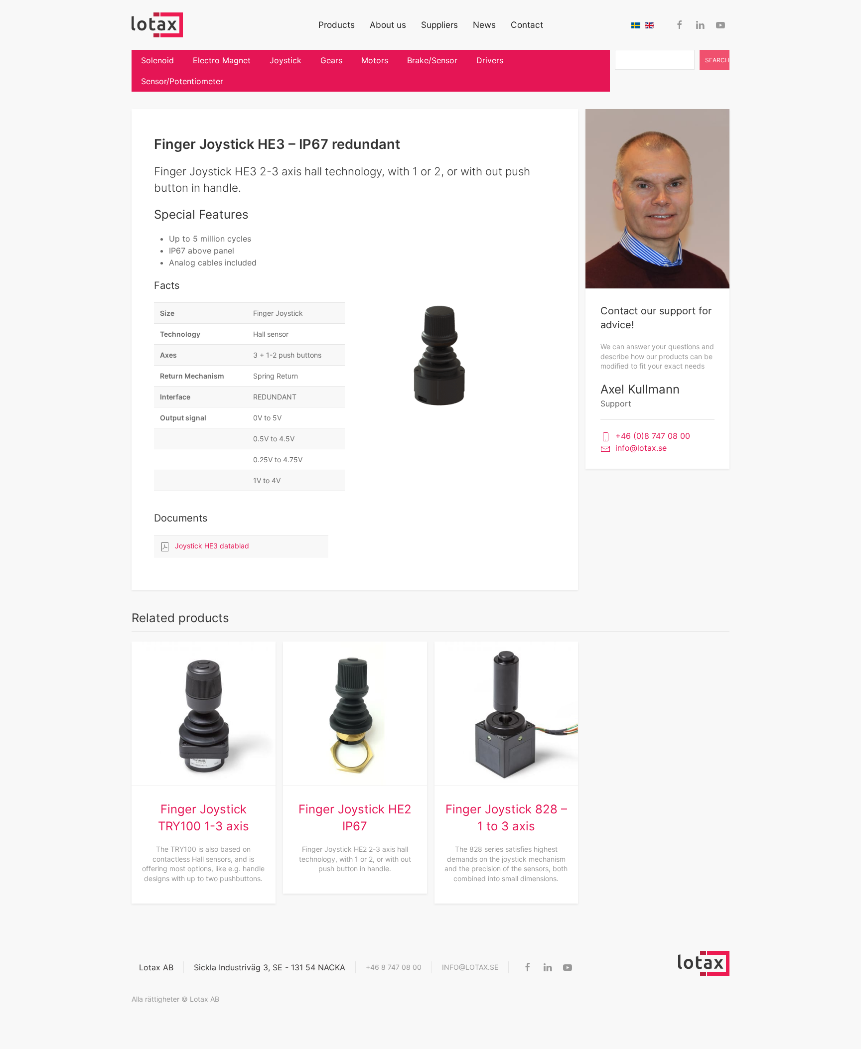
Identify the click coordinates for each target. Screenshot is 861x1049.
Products (336, 24)
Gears (331, 60)
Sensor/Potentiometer (182, 81)
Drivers (489, 60)
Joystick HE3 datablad (212, 545)
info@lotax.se (641, 448)
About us (388, 24)
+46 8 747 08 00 (394, 967)
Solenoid (157, 60)
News (484, 24)
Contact (527, 24)
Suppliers (439, 24)
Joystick (285, 60)
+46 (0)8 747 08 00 (652, 436)
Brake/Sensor (432, 60)
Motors (374, 60)
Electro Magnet (222, 60)
